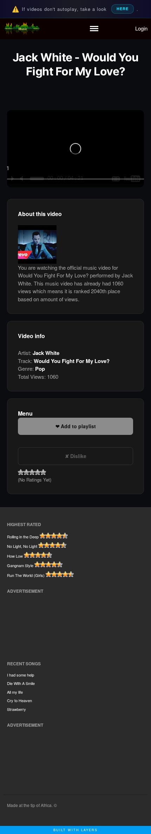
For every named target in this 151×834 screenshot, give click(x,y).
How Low (15, 556)
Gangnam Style (20, 565)
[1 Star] (21, 472)
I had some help (20, 675)
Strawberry (16, 709)
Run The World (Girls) (26, 575)
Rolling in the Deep (23, 536)
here (123, 8)
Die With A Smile (21, 683)
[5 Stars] (43, 472)
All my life (15, 692)
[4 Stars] (37, 472)
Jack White (46, 353)
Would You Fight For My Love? (72, 361)
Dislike (78, 455)
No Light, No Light (22, 546)
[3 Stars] (32, 472)
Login (141, 28)
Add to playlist (78, 426)
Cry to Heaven (19, 700)
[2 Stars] (26, 472)
